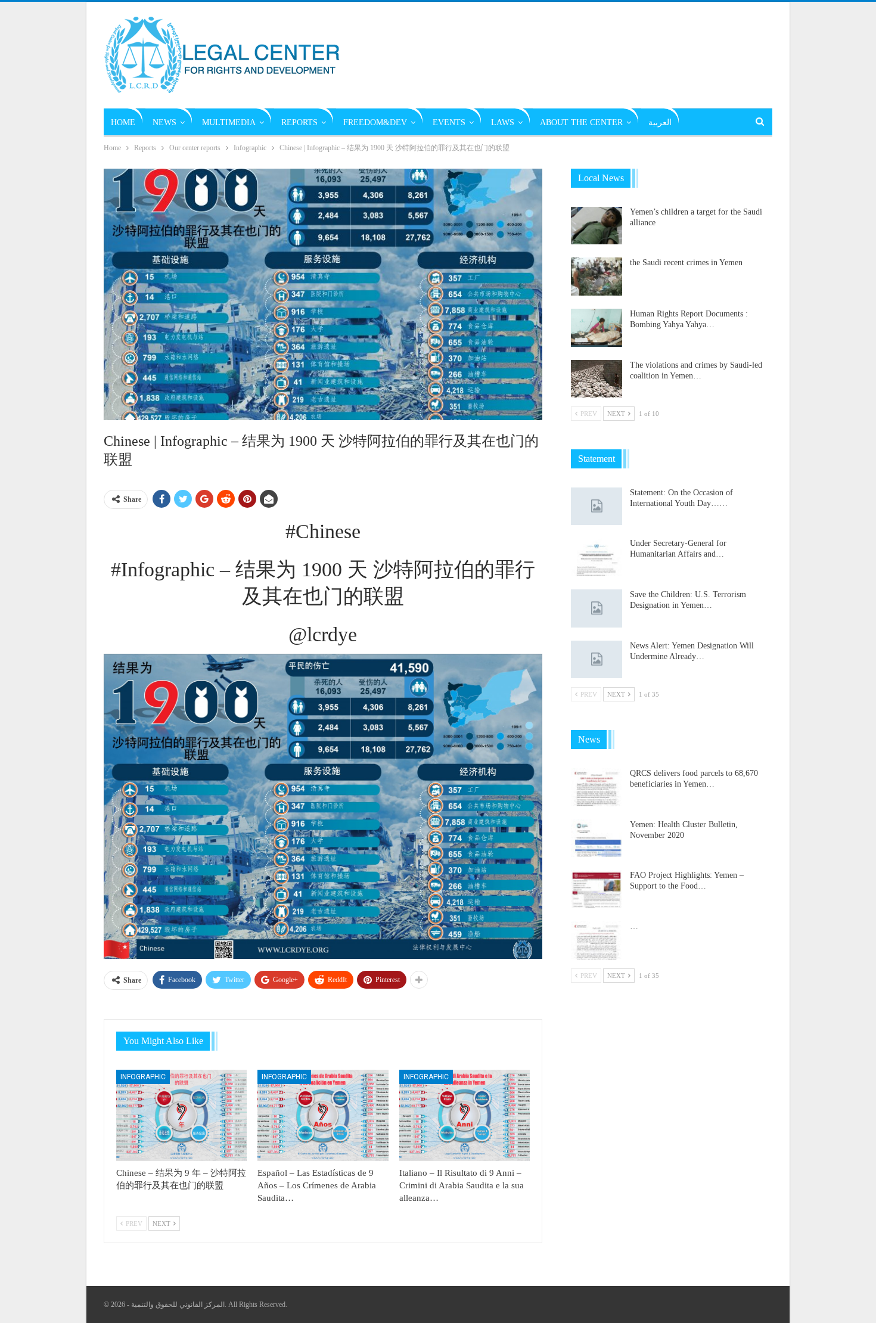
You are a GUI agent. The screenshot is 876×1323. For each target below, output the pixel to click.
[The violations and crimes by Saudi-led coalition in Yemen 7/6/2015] (596, 379)
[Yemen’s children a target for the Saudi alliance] (596, 226)
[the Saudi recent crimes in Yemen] (596, 276)
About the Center (581, 122)
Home (123, 122)
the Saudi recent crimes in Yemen (686, 262)
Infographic (143, 1077)
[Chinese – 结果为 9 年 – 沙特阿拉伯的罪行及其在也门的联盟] (181, 1115)
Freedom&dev (375, 122)
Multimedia (229, 122)
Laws (502, 122)
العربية (660, 122)
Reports (299, 122)
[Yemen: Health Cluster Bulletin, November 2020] (596, 838)
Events (449, 122)
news (164, 122)
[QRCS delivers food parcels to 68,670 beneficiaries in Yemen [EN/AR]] (596, 787)
